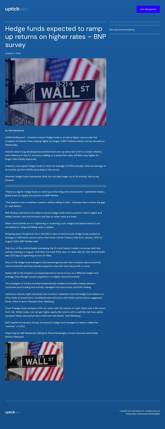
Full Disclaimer (154, 414)
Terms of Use (143, 414)
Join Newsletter (148, 9)
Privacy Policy (131, 414)
